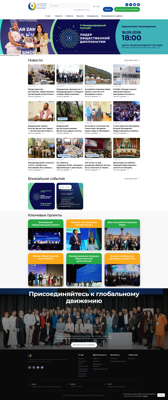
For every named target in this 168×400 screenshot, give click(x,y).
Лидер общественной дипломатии (46, 257)
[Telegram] (126, 4)
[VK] (130, 4)
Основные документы (82, 375)
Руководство (83, 366)
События (96, 361)
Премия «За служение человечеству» (84, 223)
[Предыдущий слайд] (21, 36)
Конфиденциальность (118, 361)
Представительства (100, 369)
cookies (145, 396)
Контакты (113, 358)
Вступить (131, 358)
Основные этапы (82, 362)
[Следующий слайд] (147, 36)
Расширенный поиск (82, 10)
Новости (96, 358)
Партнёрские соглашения (83, 370)
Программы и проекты (98, 365)
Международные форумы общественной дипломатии (84, 258)
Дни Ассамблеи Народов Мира (122, 223)
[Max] (138, 4)
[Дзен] (134, 4)
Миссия (81, 358)
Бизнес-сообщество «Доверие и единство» (122, 257)
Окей (161, 395)
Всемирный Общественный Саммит (46, 223)
